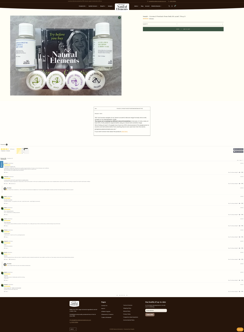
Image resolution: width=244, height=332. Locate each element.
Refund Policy (126, 311)
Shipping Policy (127, 308)
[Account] (172, 6)
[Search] (169, 7)
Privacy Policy (127, 314)
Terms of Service (127, 305)
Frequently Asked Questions (130, 317)
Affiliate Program (105, 311)
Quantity (145, 24)
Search (103, 308)
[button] (238, 152)
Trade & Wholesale (106, 317)
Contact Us (104, 305)
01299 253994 (173, 1)
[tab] (3, 158)
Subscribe (150, 315)
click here (124, 131)
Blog (142, 6)
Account (147, 6)
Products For (82, 6)
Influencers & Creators (107, 314)
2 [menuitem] (121, 295)
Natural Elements (118, 329)
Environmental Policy (128, 320)
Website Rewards (155, 6)
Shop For (102, 6)
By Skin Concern (93, 6)
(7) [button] (22, 149)
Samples (110, 6)
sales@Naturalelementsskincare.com (157, 1)
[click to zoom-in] (119, 17)
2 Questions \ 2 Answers (5, 150)
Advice (136, 6)
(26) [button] (22, 148)
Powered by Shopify (129, 329)
